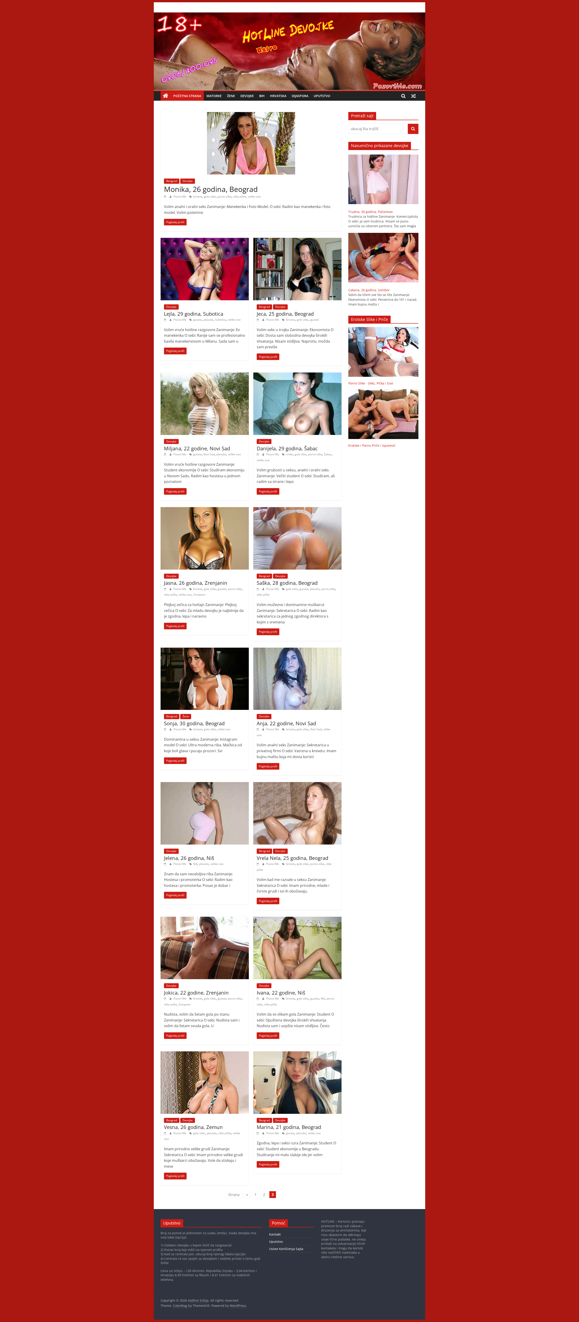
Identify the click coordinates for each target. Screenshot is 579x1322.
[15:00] (165, 589)
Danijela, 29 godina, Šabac (287, 448)
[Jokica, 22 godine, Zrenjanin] (205, 919)
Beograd (171, 181)
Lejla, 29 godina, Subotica (193, 313)
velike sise (254, 196)
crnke (289, 454)
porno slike (224, 196)
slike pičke (239, 196)
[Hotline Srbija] (289, 15)
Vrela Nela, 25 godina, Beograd (292, 857)
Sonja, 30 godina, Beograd (194, 723)
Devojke (247, 96)
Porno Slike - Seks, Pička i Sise (370, 383)
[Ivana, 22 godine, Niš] (297, 919)
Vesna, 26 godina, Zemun (193, 1127)
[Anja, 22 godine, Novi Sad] (297, 650)
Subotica (220, 320)
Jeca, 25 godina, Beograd (285, 313)
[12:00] (258, 729)
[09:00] (165, 998)
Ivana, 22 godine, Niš (281, 992)
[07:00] (258, 998)
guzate (197, 320)
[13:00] (165, 729)
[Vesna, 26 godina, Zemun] (205, 1054)
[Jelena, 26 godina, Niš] (205, 784)
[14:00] (258, 589)
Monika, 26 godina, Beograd (211, 189)
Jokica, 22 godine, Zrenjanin (196, 992)
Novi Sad (209, 454)
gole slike (210, 196)
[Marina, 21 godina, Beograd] (297, 1054)
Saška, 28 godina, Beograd (287, 582)
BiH (262, 96)
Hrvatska (278, 96)
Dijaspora (300, 96)
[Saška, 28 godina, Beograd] (297, 509)
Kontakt (275, 1234)
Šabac (328, 454)
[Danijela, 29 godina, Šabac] (297, 375)
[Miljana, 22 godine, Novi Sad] (205, 375)
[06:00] (258, 320)
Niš (195, 864)
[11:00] (165, 864)
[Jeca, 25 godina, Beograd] (297, 240)
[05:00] (258, 1133)
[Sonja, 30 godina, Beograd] (205, 650)
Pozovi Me (180, 196)
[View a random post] (413, 96)
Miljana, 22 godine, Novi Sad (197, 448)
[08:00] (165, 320)
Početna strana (187, 96)
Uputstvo (322, 96)
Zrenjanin (199, 595)
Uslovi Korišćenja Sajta (286, 1249)
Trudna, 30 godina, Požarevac (370, 212)
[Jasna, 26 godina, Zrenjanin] (205, 509)
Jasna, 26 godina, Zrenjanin (195, 582)
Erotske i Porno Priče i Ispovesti (371, 445)
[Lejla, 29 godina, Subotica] (205, 240)
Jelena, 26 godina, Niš (189, 857)
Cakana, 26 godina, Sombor (369, 290)
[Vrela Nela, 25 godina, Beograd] (297, 784)
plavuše (208, 320)
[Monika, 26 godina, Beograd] (251, 114)
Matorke (214, 96)
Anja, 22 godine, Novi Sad (286, 723)
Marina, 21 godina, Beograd (289, 1127)
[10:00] (258, 864)
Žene (231, 96)
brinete (197, 196)
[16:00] (165, 196)
